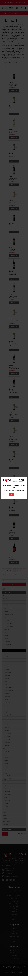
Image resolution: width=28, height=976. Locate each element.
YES (11, 494)
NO (17, 494)
